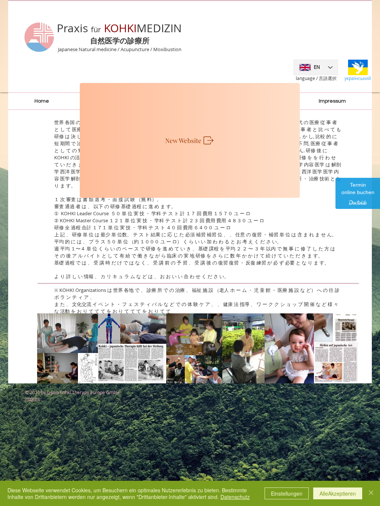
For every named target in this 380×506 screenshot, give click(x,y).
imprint (32, 399)
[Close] (371, 493)
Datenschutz (235, 496)
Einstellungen (286, 493)
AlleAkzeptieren (338, 493)
